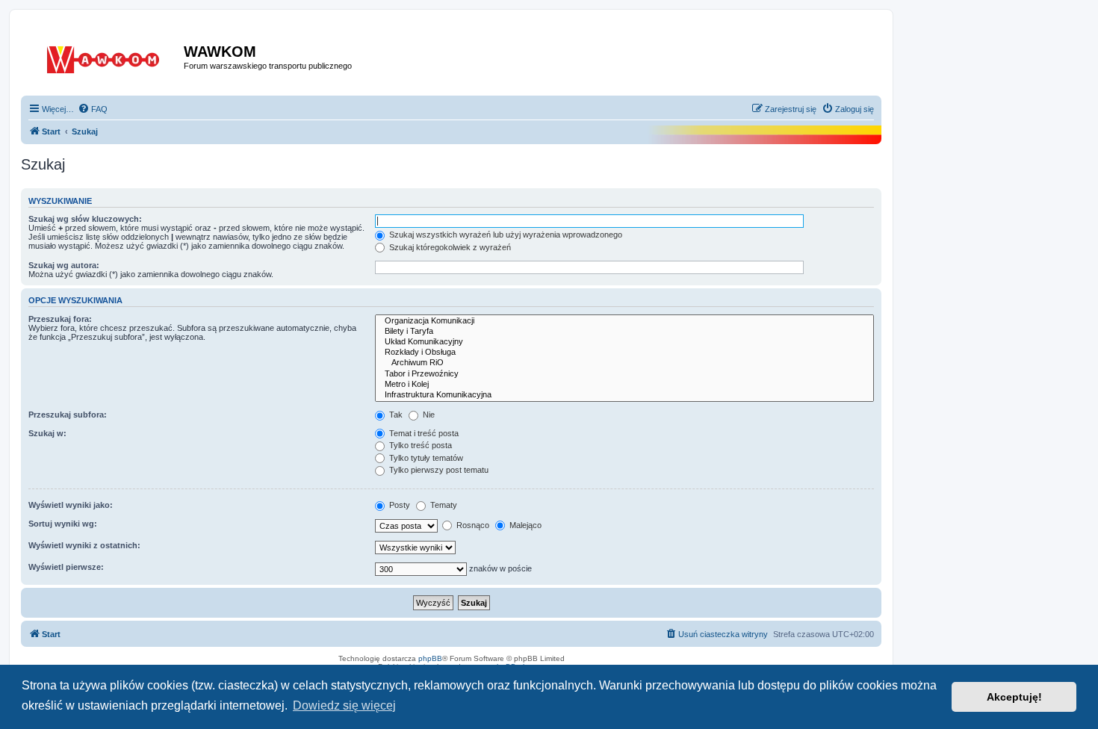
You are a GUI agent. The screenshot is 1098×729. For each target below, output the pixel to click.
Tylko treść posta (419, 445)
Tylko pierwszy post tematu (437, 469)
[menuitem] (93, 109)
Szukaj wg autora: (63, 265)
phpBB (430, 658)
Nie (428, 414)
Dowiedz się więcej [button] (344, 705)
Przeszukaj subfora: (67, 414)
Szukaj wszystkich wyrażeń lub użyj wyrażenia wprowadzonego (504, 234)
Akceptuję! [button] (1014, 697)
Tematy (442, 504)
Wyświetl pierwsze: (66, 566)
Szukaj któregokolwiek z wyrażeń (449, 247)
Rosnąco (471, 525)
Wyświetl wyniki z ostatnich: (84, 545)
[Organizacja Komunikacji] (624, 321)
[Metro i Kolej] (624, 384)
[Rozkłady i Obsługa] (624, 352)
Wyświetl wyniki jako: (70, 504)
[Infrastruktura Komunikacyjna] (624, 395)
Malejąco (524, 525)
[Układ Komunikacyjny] (624, 342)
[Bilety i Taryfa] (624, 331)
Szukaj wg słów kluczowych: (85, 218)
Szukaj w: (47, 433)
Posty (398, 504)
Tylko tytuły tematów (425, 457)
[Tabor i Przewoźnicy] (624, 374)
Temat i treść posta (423, 433)
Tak (395, 414)
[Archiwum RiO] (624, 363)
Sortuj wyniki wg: (62, 523)
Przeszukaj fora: (60, 318)
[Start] (104, 57)
